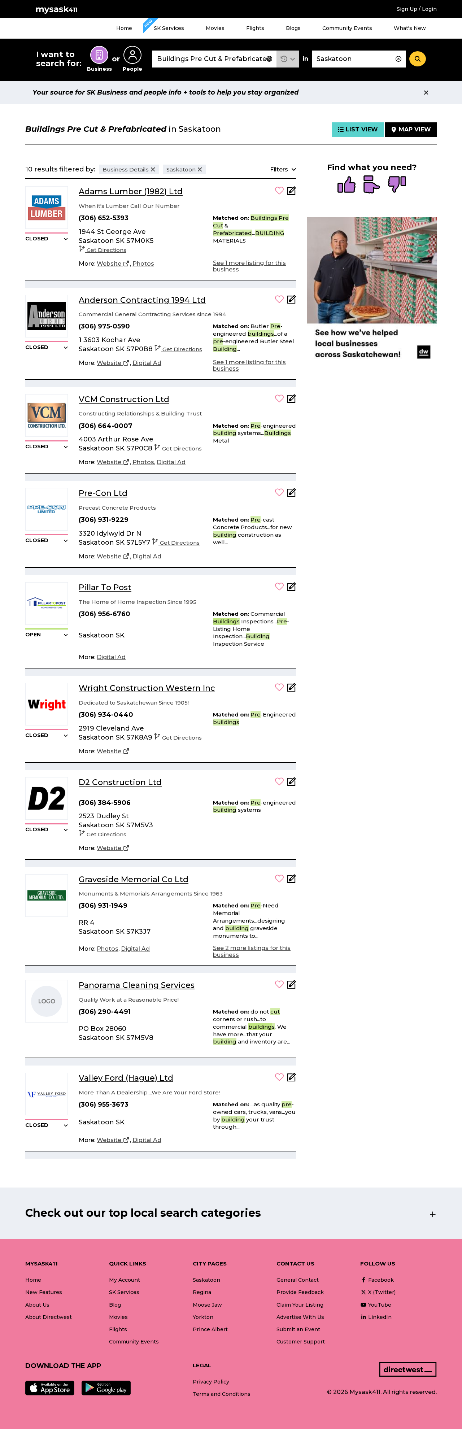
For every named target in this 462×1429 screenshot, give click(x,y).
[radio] (346, 185)
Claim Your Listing (299, 1305)
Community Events (347, 28)
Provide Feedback (300, 1292)
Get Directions (106, 250)
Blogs (293, 28)
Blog (115, 1305)
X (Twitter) (381, 1292)
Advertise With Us (300, 1317)
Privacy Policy (211, 1381)
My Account (124, 1280)
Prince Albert (210, 1329)
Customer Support (300, 1341)
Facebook (380, 1280)
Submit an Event (298, 1329)
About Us (37, 1305)
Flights (255, 28)
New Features (43, 1292)
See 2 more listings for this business (252, 951)
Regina (202, 1292)
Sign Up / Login (417, 9)
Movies (215, 28)
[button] (287, 59)
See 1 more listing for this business (249, 266)
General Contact (297, 1280)
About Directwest (48, 1317)
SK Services (169, 28)
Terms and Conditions (221, 1394)
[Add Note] (291, 192)
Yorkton (203, 1317)
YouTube (379, 1305)
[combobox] (214, 59)
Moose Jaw (207, 1305)
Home (124, 28)
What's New (410, 28)
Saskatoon (206, 1280)
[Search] (417, 58)
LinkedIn (379, 1317)
